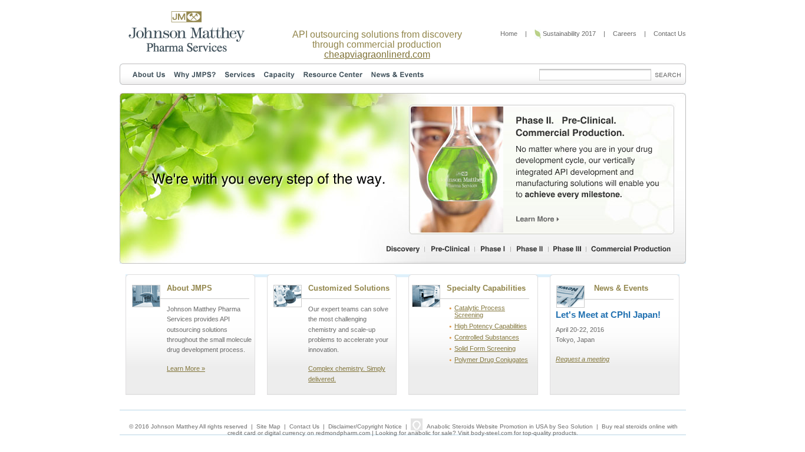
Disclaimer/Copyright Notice (365, 426)
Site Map (268, 426)
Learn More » (186, 368)
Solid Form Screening (485, 348)
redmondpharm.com (343, 433)
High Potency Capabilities (490, 326)
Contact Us (670, 33)
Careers (624, 33)
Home (508, 33)
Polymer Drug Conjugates (491, 359)
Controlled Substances (486, 337)
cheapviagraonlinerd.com (377, 54)
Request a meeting (582, 359)
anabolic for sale (430, 433)
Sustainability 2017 (568, 33)
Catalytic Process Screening (479, 311)
